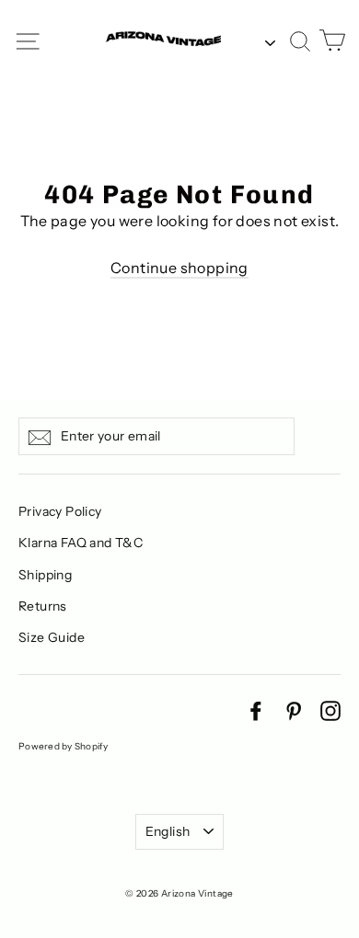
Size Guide (51, 637)
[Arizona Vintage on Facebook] (256, 710)
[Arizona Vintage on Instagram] (330, 710)
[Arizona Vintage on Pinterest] (294, 710)
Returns (42, 606)
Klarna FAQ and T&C (80, 542)
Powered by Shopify (63, 746)
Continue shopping (179, 267)
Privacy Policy (60, 511)
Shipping (45, 574)
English (167, 831)
